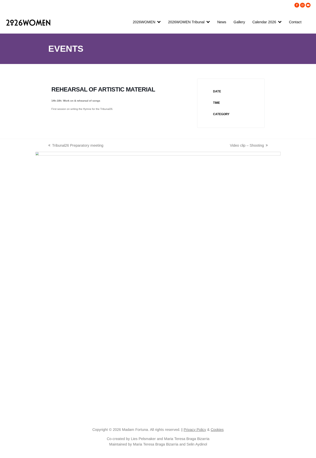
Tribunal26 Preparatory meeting (75, 145)
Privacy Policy (195, 430)
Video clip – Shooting (247, 145)
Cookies (217, 430)
